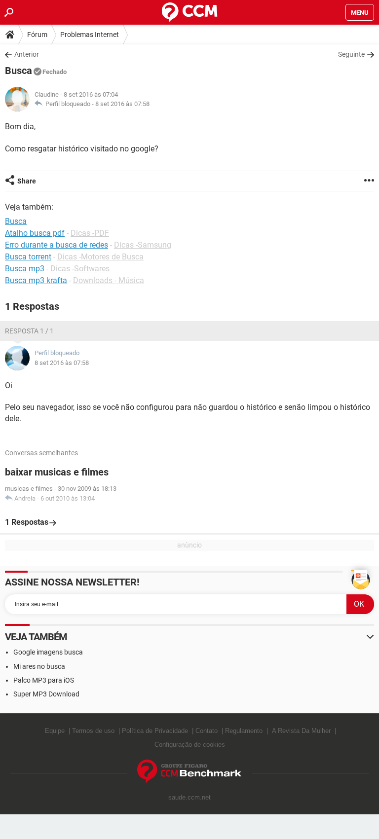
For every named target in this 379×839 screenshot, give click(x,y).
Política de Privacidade (155, 730)
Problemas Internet (89, 34)
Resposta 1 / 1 (29, 331)
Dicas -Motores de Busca (100, 256)
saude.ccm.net (189, 797)
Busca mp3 (24, 268)
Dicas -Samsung (142, 245)
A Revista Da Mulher (301, 730)
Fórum (37, 34)
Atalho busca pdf (35, 233)
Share (26, 181)
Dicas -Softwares (80, 268)
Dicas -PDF (90, 233)
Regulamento (244, 730)
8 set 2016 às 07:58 (122, 104)
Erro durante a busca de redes (56, 245)
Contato (206, 730)
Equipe (55, 730)
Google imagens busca (48, 652)
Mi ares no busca (39, 666)
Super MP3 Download (46, 694)
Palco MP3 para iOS (43, 680)
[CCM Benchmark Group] (189, 772)
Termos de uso (93, 730)
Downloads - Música (108, 280)
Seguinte (351, 54)
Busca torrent (28, 256)
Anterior (26, 54)
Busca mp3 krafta (36, 280)
